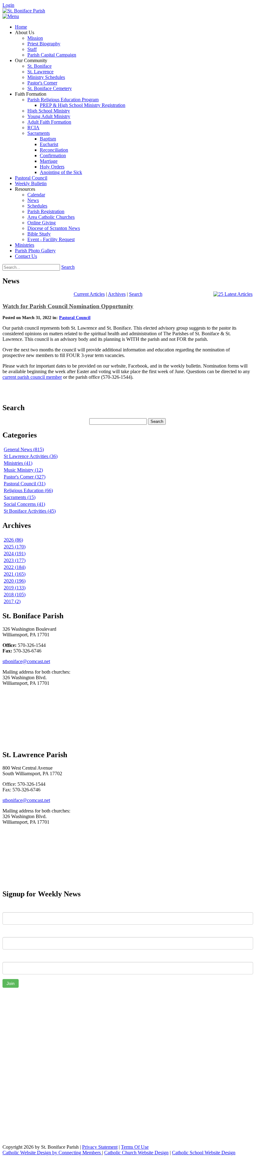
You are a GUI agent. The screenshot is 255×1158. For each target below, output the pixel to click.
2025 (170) (15, 546)
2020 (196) (15, 581)
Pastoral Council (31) (24, 483)
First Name (13, 907)
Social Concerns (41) (24, 504)
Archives (117, 294)
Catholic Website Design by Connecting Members (52, 1152)
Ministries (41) (18, 463)
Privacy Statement (100, 1147)
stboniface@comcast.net (26, 661)
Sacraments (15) (19, 497)
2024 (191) (15, 553)
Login (8, 5)
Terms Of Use (135, 1147)
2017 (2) (12, 601)
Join (11, 983)
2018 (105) (15, 594)
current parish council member (32, 377)
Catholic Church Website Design (136, 1152)
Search (68, 267)
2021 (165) (15, 574)
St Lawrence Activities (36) (31, 456)
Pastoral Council (74, 317)
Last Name (13, 932)
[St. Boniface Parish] (23, 10)
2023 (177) (15, 560)
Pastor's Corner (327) (24, 476)
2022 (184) (15, 567)
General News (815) (24, 449)
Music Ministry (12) (23, 470)
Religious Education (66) (28, 490)
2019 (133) (15, 587)
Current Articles (89, 294)
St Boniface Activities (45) (30, 511)
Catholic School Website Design (203, 1152)
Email (8, 957)
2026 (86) (13, 539)
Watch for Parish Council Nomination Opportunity (67, 306)
